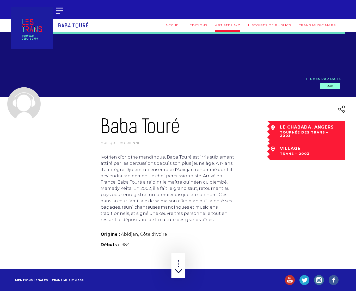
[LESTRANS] (32, 28)
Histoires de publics (269, 25)
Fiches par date (323, 79)
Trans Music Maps (317, 25)
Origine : (110, 234)
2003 (330, 86)
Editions (198, 25)
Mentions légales (31, 280)
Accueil (173, 25)
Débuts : (110, 244)
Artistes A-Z (227, 25)
